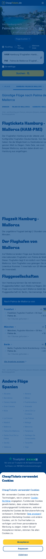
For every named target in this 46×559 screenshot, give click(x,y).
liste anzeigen (34, 514)
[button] (23, 554)
